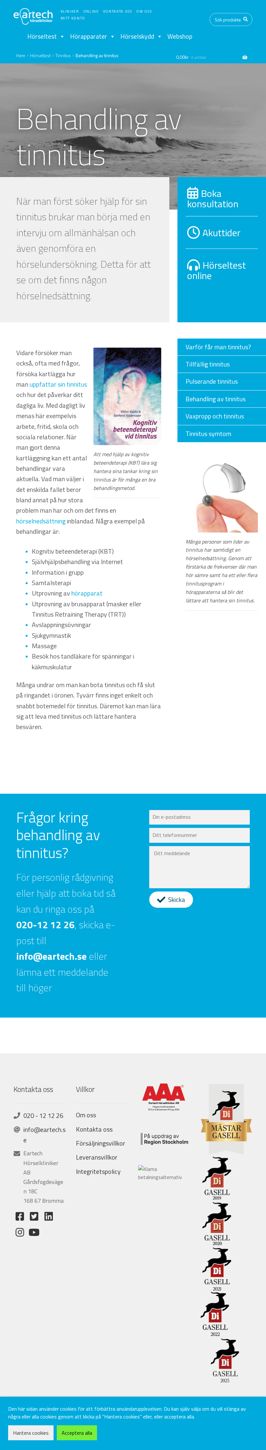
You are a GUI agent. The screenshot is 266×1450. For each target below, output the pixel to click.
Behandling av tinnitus (216, 399)
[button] (171, 900)
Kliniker (70, 11)
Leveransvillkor (96, 1157)
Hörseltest (42, 36)
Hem (20, 55)
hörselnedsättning (41, 521)
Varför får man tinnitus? (218, 347)
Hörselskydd (137, 36)
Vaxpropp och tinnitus (215, 416)
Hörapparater (88, 36)
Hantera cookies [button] (31, 1433)
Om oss (144, 11)
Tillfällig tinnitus (208, 364)
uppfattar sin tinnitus (58, 384)
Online (91, 11)
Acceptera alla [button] (77, 1433)
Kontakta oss (117, 11)
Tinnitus (63, 55)
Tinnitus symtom (208, 434)
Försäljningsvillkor (100, 1143)
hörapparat (87, 593)
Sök (246, 19)
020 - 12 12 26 (43, 1115)
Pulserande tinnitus (212, 381)
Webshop (179, 36)
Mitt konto (73, 18)
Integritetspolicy (98, 1171)
